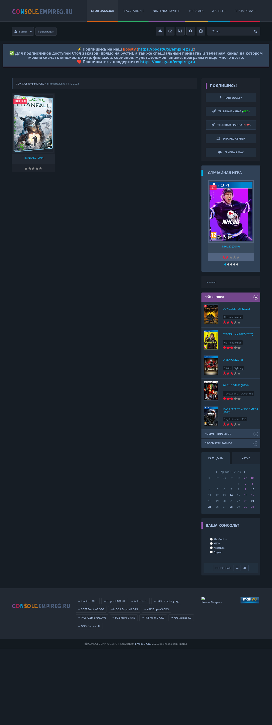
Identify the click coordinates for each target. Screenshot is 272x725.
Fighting (238, 368)
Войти (23, 31)
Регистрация (46, 31)
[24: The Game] (211, 391)
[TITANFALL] (33, 123)
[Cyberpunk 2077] (211, 340)
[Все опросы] (245, 568)
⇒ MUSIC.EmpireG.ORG (92, 617)
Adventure (247, 393)
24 (252, 501)
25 (209, 507)
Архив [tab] (246, 458)
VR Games (196, 11)
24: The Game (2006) (236, 385)
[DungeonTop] (211, 314)
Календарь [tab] (215, 458)
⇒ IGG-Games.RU (181, 617)
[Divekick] (211, 365)
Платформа (243, 11)
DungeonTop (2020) (236, 309)
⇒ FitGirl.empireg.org (166, 601)
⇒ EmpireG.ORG (87, 601)
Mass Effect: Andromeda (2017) (240, 410)
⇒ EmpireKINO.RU (114, 601)
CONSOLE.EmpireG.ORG (30, 83)
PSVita (227, 368)
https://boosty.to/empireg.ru (165, 49)
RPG (243, 419)
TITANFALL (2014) (33, 158)
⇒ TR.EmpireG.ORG (153, 617)
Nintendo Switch (166, 11)
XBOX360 (20, 101)
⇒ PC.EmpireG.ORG (123, 617)
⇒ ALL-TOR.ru (139, 601)
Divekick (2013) (233, 360)
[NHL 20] (231, 211)
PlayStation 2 (231, 393)
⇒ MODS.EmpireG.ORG (124, 609)
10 (252, 489)
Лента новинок (232, 317)
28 (231, 507)
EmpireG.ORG (143, 644)
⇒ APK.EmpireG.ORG (156, 609)
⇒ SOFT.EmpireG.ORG (91, 609)
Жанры (217, 11)
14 (231, 495)
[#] (42, 10)
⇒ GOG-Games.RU (89, 626)
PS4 (213, 187)
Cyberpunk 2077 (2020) (238, 334)
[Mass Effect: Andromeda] (211, 416)
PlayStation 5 (133, 11)
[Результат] (237, 568)
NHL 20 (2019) (231, 246)
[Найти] (256, 31)
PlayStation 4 (231, 419)
